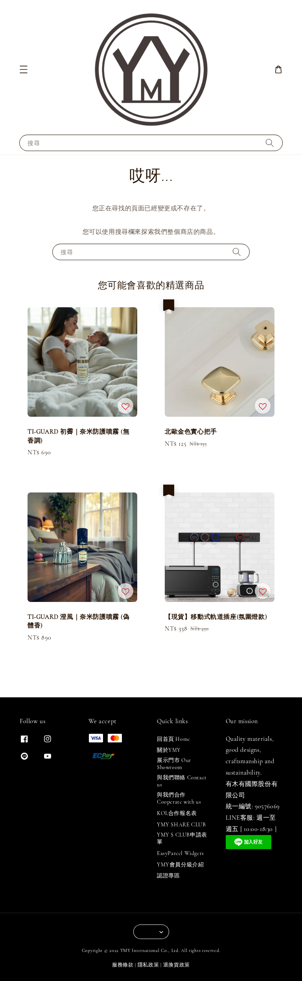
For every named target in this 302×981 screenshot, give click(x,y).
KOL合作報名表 (177, 813)
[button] (23, 69)
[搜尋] (269, 142)
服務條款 (123, 965)
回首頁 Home (173, 739)
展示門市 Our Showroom (174, 764)
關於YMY (169, 750)
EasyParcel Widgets (180, 853)
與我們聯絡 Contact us (182, 781)
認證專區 (168, 875)
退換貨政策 (176, 965)
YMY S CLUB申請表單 (182, 838)
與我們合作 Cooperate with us (179, 798)
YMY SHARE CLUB (181, 824)
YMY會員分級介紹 (180, 864)
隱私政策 (148, 965)
